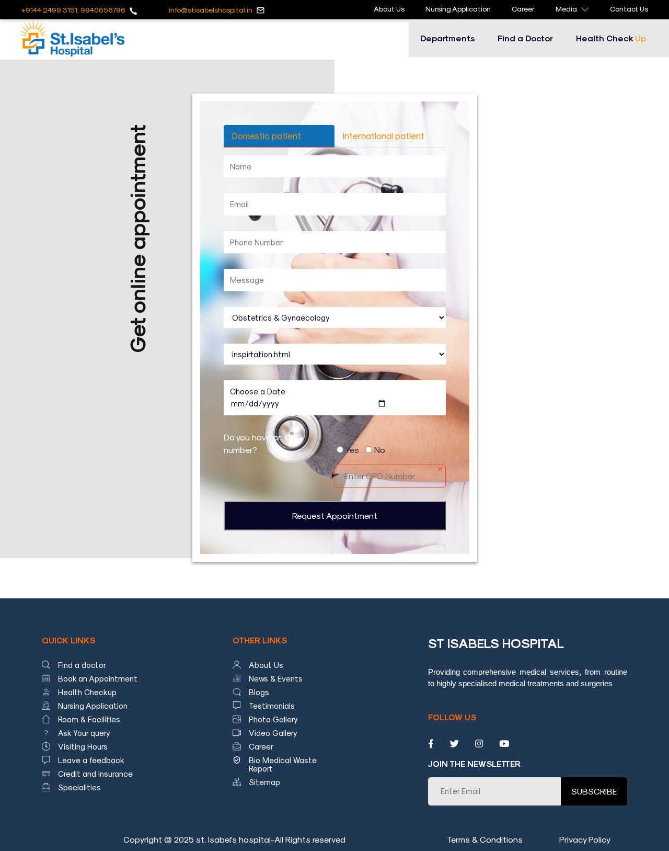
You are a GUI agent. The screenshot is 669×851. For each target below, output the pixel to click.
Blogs (259, 692)
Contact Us (629, 8)
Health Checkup (87, 692)
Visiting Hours (83, 746)
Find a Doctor (525, 38)
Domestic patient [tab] (266, 135)
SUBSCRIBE (594, 791)
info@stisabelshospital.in (210, 9)
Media (566, 8)
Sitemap (264, 782)
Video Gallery (273, 733)
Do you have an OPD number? (263, 443)
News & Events (276, 678)
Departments (447, 38)
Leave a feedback (91, 760)
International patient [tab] (383, 135)
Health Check (611, 38)
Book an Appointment (97, 678)
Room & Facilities (89, 719)
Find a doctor (82, 665)
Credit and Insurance (95, 773)
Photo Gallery (273, 719)
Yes (352, 450)
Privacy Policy (584, 839)
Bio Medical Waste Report (283, 764)
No (379, 450)
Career (523, 8)
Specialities (79, 787)
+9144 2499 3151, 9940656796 (73, 9)
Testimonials (272, 705)
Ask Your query (84, 733)
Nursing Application (458, 8)
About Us (389, 8)
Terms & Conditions (485, 839)
